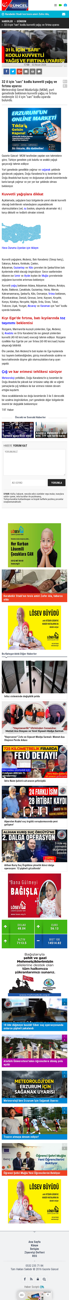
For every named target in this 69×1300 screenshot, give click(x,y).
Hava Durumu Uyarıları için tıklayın (20, 248)
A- (65, 86)
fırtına (51, 293)
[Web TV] (60, 5)
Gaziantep (19, 267)
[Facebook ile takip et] (24, 1279)
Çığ (4, 372)
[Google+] (19, 71)
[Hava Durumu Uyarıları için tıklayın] (21, 233)
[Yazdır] (32, 71)
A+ (65, 81)
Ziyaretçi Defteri (34, 1252)
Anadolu (9, 333)
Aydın (27, 275)
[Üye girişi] (37, 1279)
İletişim (34, 1249)
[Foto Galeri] (65, 5)
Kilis (31, 267)
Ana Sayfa (34, 1242)
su (25, 208)
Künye (34, 1245)
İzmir (17, 275)
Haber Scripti (31, 1287)
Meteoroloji (8, 378)
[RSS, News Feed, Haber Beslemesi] (31, 1279)
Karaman (45, 306)
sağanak (46, 169)
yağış (14, 285)
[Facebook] (6, 71)
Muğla (45, 275)
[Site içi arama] (44, 1279)
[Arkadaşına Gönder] (26, 71)
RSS (34, 1256)
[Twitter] (13, 71)
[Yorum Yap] (39, 71)
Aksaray (32, 306)
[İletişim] (63, 14)
